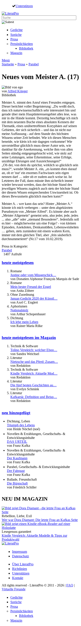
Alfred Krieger (18, 91)
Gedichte (16, 30)
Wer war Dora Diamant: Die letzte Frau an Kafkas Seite (40, 520)
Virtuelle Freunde (13, 589)
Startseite (8, 64)
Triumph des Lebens (21, 425)
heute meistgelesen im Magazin (29, 337)
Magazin (16, 53)
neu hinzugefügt (16, 412)
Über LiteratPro (22, 564)
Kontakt (17, 578)
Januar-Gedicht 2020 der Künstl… (33, 298)
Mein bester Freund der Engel (30, 287)
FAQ (69, 585)
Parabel (34, 64)
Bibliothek (26, 48)
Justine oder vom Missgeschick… (33, 275)
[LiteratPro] (10, 13)
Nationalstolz (19, 310)
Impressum (19, 551)
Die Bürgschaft (17, 483)
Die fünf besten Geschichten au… (33, 385)
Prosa (14, 39)
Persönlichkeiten (21, 44)
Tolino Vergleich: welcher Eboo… (33, 350)
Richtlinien (19, 569)
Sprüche (16, 35)
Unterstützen (24, 6)
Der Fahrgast (16, 471)
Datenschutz (20, 556)
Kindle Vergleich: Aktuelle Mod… (33, 373)
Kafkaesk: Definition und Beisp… (33, 397)
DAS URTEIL (17, 441)
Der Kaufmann (17, 458)
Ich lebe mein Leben (24, 322)
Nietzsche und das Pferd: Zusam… (34, 362)
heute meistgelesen (18, 262)
